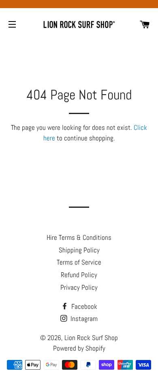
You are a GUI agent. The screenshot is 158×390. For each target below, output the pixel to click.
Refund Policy (79, 274)
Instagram (83, 318)
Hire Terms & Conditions (79, 237)
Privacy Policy (79, 287)
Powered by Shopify (79, 348)
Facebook (83, 306)
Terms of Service (79, 262)
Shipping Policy (79, 250)
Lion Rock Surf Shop (91, 337)
